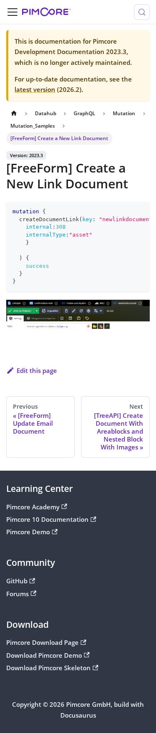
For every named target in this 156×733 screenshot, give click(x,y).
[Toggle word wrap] (125, 211)
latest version (35, 89)
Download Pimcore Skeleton (48, 668)
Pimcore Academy (32, 507)
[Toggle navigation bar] (12, 12)
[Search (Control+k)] (142, 12)
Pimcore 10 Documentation (47, 519)
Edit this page (37, 370)
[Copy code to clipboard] (140, 211)
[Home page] (13, 113)
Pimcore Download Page (42, 642)
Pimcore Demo (28, 532)
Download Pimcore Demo (44, 655)
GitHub (16, 581)
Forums (17, 594)
